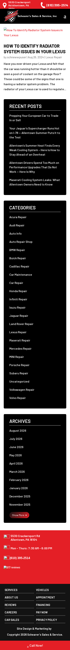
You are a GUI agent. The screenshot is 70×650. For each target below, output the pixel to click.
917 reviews (13, 567)
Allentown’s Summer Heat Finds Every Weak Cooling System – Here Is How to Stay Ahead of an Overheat (34, 150)
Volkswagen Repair (21, 389)
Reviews (10, 604)
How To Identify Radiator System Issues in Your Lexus (35, 48)
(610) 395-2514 (57, 5)
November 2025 (19, 504)
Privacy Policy (46, 619)
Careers (11, 612)
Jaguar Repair (18, 315)
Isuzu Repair (17, 307)
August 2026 (17, 430)
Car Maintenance (20, 274)
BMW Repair (17, 250)
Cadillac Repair (19, 266)
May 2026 (15, 455)
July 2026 (15, 438)
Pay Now (42, 612)
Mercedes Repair (20, 348)
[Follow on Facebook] (7, 576)
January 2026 (18, 488)
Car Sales (12, 619)
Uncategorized (19, 381)
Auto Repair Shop (20, 241)
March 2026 (17, 471)
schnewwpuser (16, 57)
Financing (43, 604)
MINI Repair (16, 356)
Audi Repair (16, 225)
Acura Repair (18, 217)
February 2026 (18, 480)
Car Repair (16, 282)
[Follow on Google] (15, 576)
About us (11, 597)
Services (11, 590)
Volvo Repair (17, 398)
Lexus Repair (54, 57)
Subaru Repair (18, 373)
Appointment (45, 597)
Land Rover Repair (21, 324)
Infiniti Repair (18, 299)
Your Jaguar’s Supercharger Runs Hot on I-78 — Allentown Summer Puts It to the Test (34, 132)
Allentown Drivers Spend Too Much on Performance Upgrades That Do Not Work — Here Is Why (34, 167)
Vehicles (42, 590)
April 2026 (16, 463)
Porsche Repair (19, 365)
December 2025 (19, 496)
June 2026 (16, 447)
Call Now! (36, 645)
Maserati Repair (19, 340)
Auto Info (15, 233)
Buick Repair (17, 258)
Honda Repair (18, 291)
